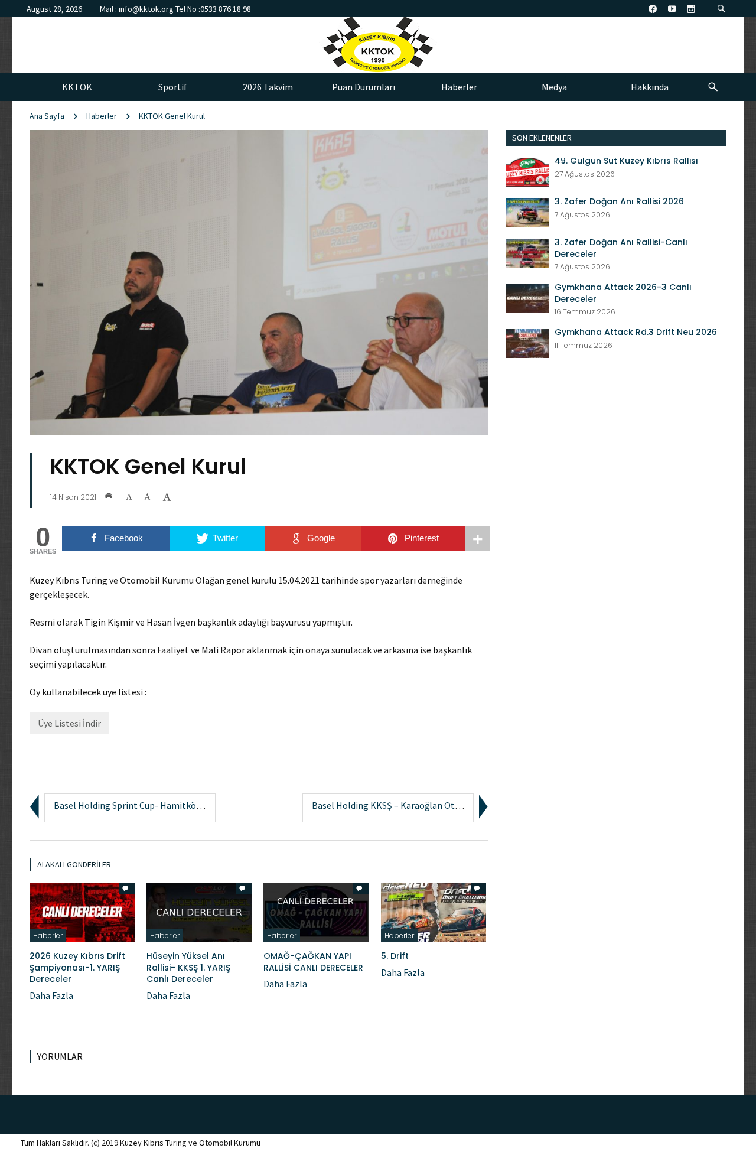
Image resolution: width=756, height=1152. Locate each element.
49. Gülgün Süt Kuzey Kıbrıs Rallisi (626, 161)
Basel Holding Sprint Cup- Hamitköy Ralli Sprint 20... (159, 805)
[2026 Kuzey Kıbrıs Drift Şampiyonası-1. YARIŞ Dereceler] (82, 911)
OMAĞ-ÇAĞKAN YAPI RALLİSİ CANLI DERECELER (313, 962)
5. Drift (395, 956)
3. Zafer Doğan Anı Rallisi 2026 (619, 201)
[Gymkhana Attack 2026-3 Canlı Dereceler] (527, 297)
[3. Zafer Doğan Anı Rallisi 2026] (527, 211)
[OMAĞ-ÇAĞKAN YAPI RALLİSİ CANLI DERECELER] (316, 911)
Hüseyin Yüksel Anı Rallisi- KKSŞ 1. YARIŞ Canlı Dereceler (188, 967)
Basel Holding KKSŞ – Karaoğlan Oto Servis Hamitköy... (422, 805)
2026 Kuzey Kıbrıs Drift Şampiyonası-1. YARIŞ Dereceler (77, 967)
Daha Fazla (51, 995)
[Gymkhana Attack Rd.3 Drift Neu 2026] (527, 342)
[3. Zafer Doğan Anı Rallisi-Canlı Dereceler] (527, 252)
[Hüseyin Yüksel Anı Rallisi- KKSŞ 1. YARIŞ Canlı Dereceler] (199, 911)
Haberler (101, 115)
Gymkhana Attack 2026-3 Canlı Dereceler (623, 293)
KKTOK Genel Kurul (172, 115)
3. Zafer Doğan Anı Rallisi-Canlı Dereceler (621, 248)
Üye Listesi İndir (69, 723)
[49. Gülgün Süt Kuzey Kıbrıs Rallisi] (527, 171)
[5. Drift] (433, 911)
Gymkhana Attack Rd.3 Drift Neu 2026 (636, 332)
